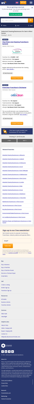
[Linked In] (6, 352)
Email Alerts (4, 276)
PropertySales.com (6, 393)
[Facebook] (9, 352)
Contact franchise (17, 78)
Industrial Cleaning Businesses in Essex (12, 190)
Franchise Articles (6, 305)
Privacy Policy (4, 383)
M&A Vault (4, 313)
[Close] (32, 7)
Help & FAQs (4, 325)
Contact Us (4, 334)
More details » (10, 69)
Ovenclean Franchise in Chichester (14, 87)
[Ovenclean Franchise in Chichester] (17, 95)
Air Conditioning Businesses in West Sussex (13, 217)
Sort (18, 25)
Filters (4, 25)
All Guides (4, 299)
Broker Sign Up (5, 287)
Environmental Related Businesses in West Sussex (15, 213)
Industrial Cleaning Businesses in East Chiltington (15, 170)
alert (31, 25)
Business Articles (5, 302)
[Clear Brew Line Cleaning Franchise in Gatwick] (17, 51)
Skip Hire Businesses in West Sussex (12, 205)
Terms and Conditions (6, 380)
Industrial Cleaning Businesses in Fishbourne (14, 163)
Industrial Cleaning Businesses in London (13, 182)
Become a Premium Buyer (8, 273)
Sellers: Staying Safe (6, 328)
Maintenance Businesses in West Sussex (13, 201)
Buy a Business (5, 264)
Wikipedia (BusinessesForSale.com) (10, 337)
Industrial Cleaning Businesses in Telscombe (14, 198)
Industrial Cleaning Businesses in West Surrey (14, 178)
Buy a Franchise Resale (7, 270)
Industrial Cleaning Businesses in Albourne (13, 155)
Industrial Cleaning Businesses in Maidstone (13, 194)
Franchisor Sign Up (6, 290)
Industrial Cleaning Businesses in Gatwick (13, 159)
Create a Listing (5, 285)
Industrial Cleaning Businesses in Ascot (12, 166)
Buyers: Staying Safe (6, 331)
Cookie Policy (4, 385)
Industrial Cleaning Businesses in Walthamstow (14, 174)
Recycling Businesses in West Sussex (12, 209)
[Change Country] (17, 2)
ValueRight (4, 316)
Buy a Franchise (5, 267)
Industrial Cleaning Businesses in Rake (12, 186)
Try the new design (16, 14)
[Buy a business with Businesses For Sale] (4, 2)
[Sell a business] (23, 2)
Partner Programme (6, 398)
